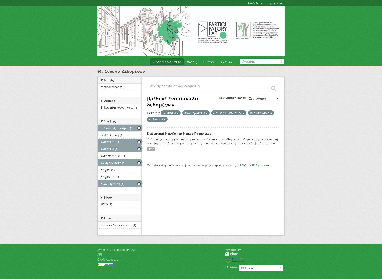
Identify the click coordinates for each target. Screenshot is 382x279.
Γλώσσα (231, 267)
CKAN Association (108, 259)
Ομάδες (209, 62)
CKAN (231, 254)
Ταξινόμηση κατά (231, 98)
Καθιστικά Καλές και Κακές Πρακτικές (179, 133)
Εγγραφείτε (274, 3)
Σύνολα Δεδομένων (167, 62)
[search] (273, 88)
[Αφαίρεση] (178, 113)
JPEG (151, 149)
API (242, 165)
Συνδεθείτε (255, 3)
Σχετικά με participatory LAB (116, 249)
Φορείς (192, 62)
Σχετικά (226, 62)
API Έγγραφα (260, 165)
